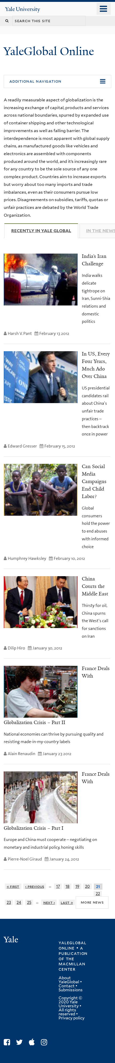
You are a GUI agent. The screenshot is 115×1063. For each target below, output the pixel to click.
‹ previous (34, 886)
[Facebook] (8, 1042)
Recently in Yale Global (44, 230)
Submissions (71, 990)
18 (68, 886)
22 (98, 893)
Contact (67, 986)
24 (19, 902)
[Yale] (11, 940)
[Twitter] (20, 1042)
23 (9, 902)
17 (58, 886)
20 (87, 886)
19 (77, 886)
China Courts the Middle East (95, 586)
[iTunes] (33, 1042)
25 (29, 902)
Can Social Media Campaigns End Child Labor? (94, 481)
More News (92, 902)
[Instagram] (45, 1042)
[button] (57, 81)
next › (49, 902)
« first (13, 886)
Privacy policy (72, 1018)
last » (67, 902)
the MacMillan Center (72, 964)
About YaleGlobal (69, 980)
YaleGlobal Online (48, 51)
